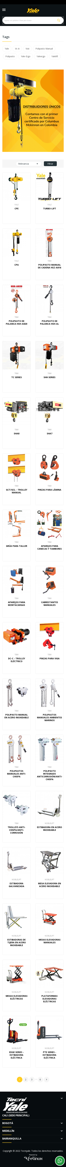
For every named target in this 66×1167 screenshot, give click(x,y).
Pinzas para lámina (49, 489)
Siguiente (46, 1079)
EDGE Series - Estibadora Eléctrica (16, 1055)
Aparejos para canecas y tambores (49, 547)
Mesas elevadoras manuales (49, 941)
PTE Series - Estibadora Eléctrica (49, 1055)
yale (7, 48)
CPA (16, 264)
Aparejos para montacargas (16, 603)
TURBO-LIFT (49, 208)
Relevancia (28, 164)
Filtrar (50, 163)
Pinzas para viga (50, 658)
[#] (33, 110)
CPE (17, 208)
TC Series (16, 377)
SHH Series (49, 377)
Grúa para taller (16, 546)
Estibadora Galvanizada (16, 885)
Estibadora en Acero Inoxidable (49, 828)
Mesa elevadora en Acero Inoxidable (49, 885)
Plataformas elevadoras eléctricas (49, 999)
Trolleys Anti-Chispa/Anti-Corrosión (16, 830)
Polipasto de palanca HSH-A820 (16, 322)
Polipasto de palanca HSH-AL (49, 322)
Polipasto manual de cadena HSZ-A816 (49, 266)
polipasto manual (44, 48)
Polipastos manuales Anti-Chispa (16, 774)
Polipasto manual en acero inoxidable (16, 716)
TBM (49, 261)
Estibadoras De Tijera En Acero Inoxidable (16, 942)
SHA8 (16, 433)
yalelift (54, 56)
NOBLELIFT (49, 823)
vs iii (17, 48)
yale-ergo (25, 56)
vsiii (27, 48)
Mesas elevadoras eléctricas (16, 997)
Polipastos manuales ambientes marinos (49, 717)
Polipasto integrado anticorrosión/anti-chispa (49, 775)
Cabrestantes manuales (49, 603)
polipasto (10, 56)
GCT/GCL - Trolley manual (16, 491)
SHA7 (49, 433)
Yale (16, 205)
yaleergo (41, 56)
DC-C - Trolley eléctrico (16, 660)
